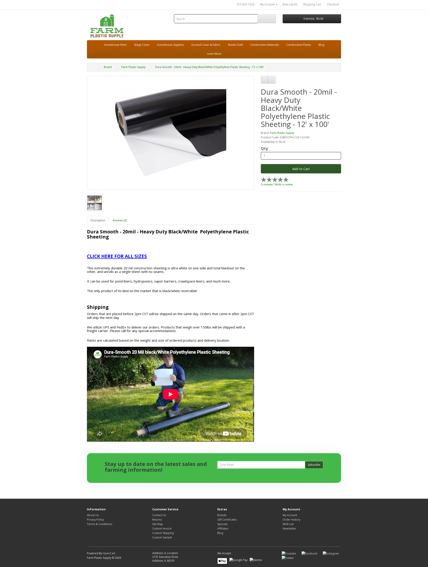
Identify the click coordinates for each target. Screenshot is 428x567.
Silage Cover (142, 45)
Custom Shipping (163, 533)
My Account (290, 515)
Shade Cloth (235, 45)
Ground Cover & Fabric (205, 45)
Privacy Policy (95, 519)
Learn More (214, 54)
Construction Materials (264, 45)
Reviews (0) (120, 220)
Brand (108, 67)
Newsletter (289, 528)
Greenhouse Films (115, 45)
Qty (264, 148)
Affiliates (222, 528)
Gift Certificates (227, 519)
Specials (222, 524)
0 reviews (267, 184)
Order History (291, 519)
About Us (93, 515)
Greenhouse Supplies (170, 45)
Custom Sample (162, 537)
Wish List (288, 524)
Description (98, 220)
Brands (221, 515)
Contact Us (159, 515)
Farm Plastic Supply (133, 67)
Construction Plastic (298, 45)
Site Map (157, 524)
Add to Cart (301, 168)
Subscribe (314, 465)
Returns (157, 519)
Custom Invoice (162, 528)
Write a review (284, 184)
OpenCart (109, 553)
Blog (321, 45)
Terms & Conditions (99, 524)
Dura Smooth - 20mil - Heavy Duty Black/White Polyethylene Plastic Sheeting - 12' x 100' (209, 67)
